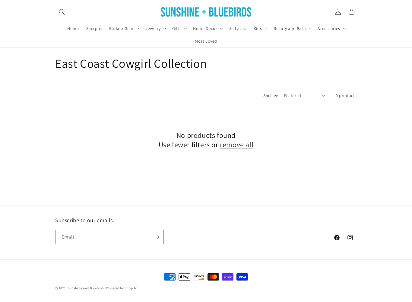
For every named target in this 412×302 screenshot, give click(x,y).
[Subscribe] (156, 237)
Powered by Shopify (121, 288)
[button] (61, 11)
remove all (236, 144)
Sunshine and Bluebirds (87, 288)
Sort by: (270, 95)
